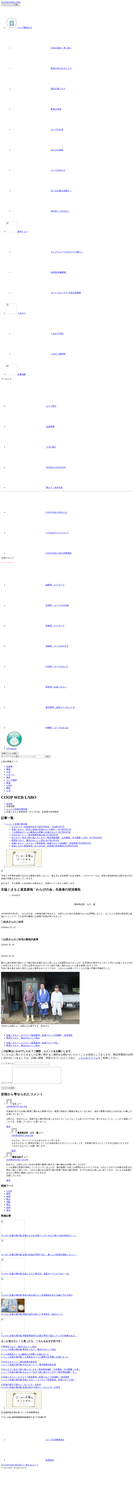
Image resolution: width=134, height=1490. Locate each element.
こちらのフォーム (88, 1058)
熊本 (8, 1205)
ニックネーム (7, 1063)
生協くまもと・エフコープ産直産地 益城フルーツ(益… (32, 1043)
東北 (8, 1199)
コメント (6, 1083)
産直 (8, 783)
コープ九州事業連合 (55, 1440)
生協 (8, 1207)
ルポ (8, 791)
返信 (8, 1126)
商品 (8, 788)
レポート (10, 775)
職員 (8, 769)
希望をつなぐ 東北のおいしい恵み (23, 1038)
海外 (8, 777)
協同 (8, 1194)
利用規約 (50, 1460)
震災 (8, 1210)
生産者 (9, 766)
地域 (8, 1196)
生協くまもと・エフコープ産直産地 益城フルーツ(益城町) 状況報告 (39, 1035)
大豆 (8, 772)
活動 (8, 1202)
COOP (9, 785)
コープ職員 (11, 780)
